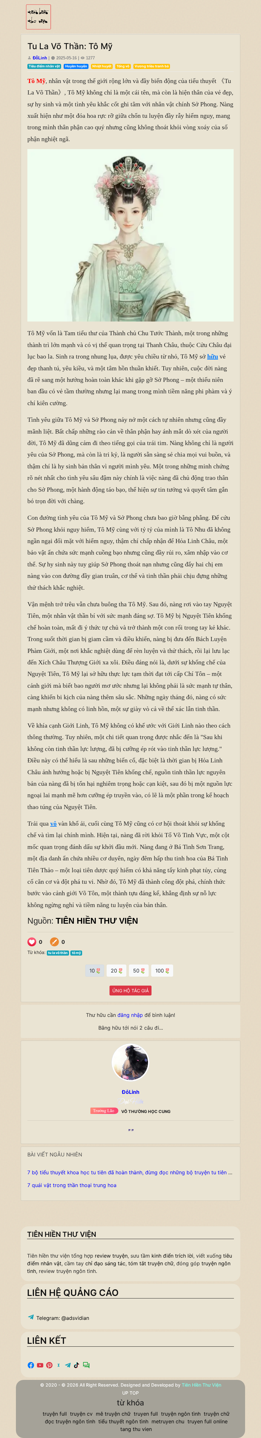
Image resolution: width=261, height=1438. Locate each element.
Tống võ (122, 66)
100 (160, 970)
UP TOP (130, 1393)
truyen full (146, 1414)
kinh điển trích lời (172, 1256)
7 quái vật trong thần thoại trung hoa (71, 1185)
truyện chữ (216, 1414)
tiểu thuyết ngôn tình (123, 1421)
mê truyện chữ (113, 1414)
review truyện (111, 1256)
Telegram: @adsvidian (62, 1318)
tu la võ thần (58, 953)
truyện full (55, 1414)
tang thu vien (136, 1429)
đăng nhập (130, 1015)
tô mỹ (76, 953)
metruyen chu (168, 1421)
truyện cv (81, 1414)
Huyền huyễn (76, 66)
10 (92, 970)
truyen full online (207, 1421)
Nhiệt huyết (101, 66)
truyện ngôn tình (181, 1414)
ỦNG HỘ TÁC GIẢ (130, 990)
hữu (212, 356)
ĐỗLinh (40, 58)
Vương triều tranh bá (152, 66)
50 (137, 970)
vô (53, 823)
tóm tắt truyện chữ (150, 1263)
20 (115, 970)
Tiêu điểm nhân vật (44, 66)
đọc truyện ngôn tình (70, 1421)
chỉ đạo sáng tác (105, 1263)
